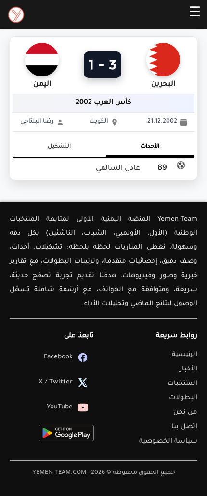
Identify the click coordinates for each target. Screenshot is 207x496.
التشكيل (59, 147)
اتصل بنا (184, 427)
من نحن (185, 412)
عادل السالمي (118, 169)
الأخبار (188, 369)
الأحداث (150, 147)
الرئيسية (184, 354)
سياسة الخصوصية (168, 441)
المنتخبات (182, 383)
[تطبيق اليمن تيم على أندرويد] (66, 433)
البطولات (183, 398)
